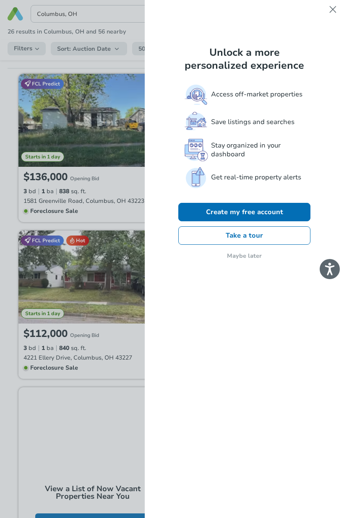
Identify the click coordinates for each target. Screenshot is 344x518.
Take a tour (244, 235)
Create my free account (244, 212)
